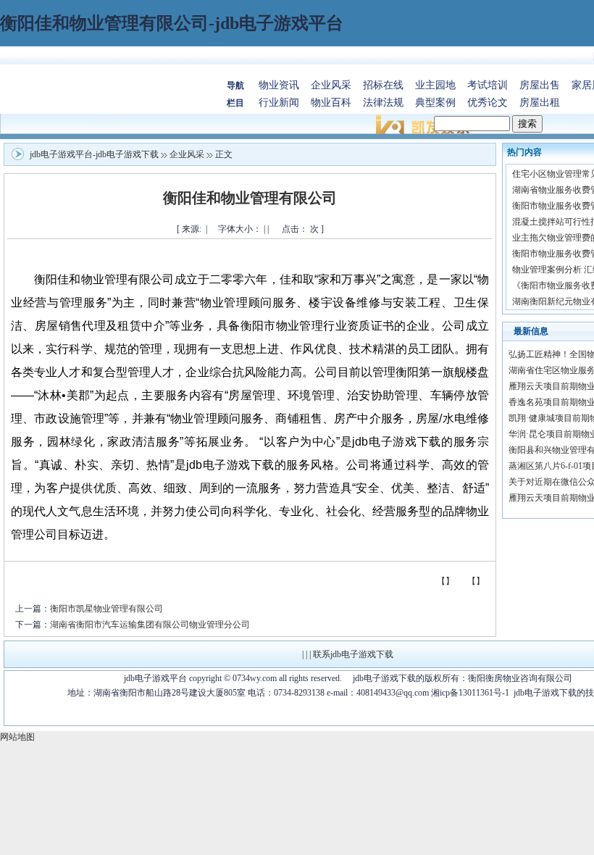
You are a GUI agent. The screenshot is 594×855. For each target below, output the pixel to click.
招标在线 (383, 85)
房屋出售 (539, 85)
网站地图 (17, 737)
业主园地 (435, 85)
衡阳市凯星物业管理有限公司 (106, 609)
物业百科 (331, 102)
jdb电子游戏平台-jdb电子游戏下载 (94, 154)
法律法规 (383, 102)
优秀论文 (487, 102)
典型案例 (435, 102)
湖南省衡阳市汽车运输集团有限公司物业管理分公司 (150, 625)
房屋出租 (539, 102)
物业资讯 (279, 85)
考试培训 (487, 85)
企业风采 (331, 85)
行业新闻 (279, 102)
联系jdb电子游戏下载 (353, 654)
